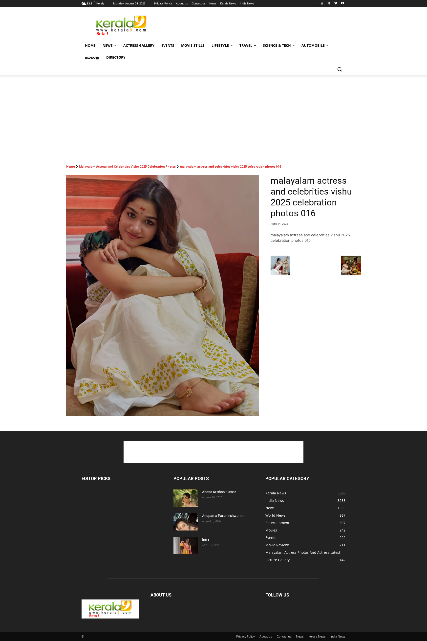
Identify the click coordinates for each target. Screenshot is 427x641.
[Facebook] (315, 3)
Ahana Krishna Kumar (219, 492)
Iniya (206, 539)
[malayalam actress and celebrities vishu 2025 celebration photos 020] (280, 274)
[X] (329, 3)
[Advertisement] (251, 25)
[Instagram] (322, 3)
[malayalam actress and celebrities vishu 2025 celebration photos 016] (162, 295)
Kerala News (317, 636)
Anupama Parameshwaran (223, 516)
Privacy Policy (245, 636)
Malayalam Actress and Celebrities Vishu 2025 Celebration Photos (127, 166)
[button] (339, 69)
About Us (265, 636)
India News (337, 636)
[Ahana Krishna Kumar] (185, 498)
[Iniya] (185, 545)
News (300, 636)
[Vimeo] (336, 3)
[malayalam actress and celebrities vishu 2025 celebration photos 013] (351, 274)
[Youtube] (342, 3)
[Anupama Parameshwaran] (185, 521)
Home (70, 166)
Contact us (284, 636)
